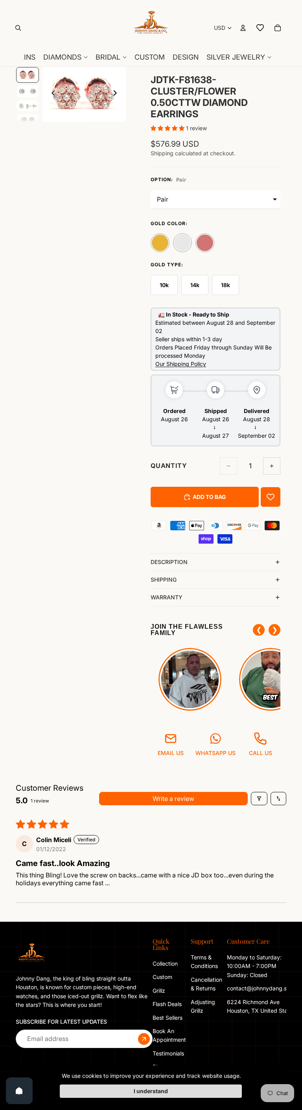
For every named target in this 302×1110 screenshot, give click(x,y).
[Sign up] (144, 1039)
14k (194, 285)
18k (225, 285)
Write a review (173, 798)
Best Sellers (167, 1017)
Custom (162, 977)
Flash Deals (167, 1004)
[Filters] (259, 798)
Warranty (166, 597)
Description (169, 562)
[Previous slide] (51, 94)
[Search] (18, 27)
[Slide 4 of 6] (27, 120)
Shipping (164, 579)
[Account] (243, 27)
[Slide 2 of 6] (27, 91)
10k (164, 285)
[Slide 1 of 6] (27, 75)
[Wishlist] (260, 27)
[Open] (19, 1090)
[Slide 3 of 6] (27, 105)
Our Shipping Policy (180, 363)
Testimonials (168, 1053)
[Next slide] (117, 94)
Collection (165, 963)
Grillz (159, 990)
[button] (168, 128)
